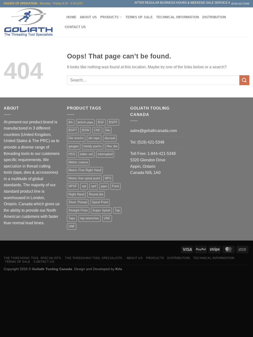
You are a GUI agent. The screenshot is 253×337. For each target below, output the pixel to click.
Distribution (214, 17)
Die (107, 130)
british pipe (85, 122)
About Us (88, 17)
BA (70, 122)
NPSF (72, 186)
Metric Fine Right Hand (84, 170)
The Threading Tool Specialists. (33, 258)
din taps (94, 138)
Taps (71, 218)
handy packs (93, 146)
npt (84, 186)
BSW (85, 130)
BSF (101, 122)
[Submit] (244, 80)
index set (86, 154)
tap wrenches (89, 218)
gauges (73, 146)
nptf (93, 186)
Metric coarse (78, 162)
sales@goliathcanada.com (153, 131)
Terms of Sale (139, 17)
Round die (96, 194)
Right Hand (76, 194)
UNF (71, 226)
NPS (108, 178)
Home (71, 17)
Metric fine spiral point (84, 178)
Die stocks (76, 138)
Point (115, 186)
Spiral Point (100, 202)
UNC (107, 218)
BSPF (113, 122)
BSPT (72, 130)
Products (109, 17)
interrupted (105, 154)
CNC (97, 130)
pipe (104, 186)
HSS (71, 154)
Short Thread (77, 202)
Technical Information (177, 17)
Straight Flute (78, 210)
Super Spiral (101, 210)
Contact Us (75, 27)
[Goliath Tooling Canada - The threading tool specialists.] (30, 22)
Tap (117, 210)
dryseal (110, 138)
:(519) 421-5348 (240, 3)
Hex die (111, 146)
